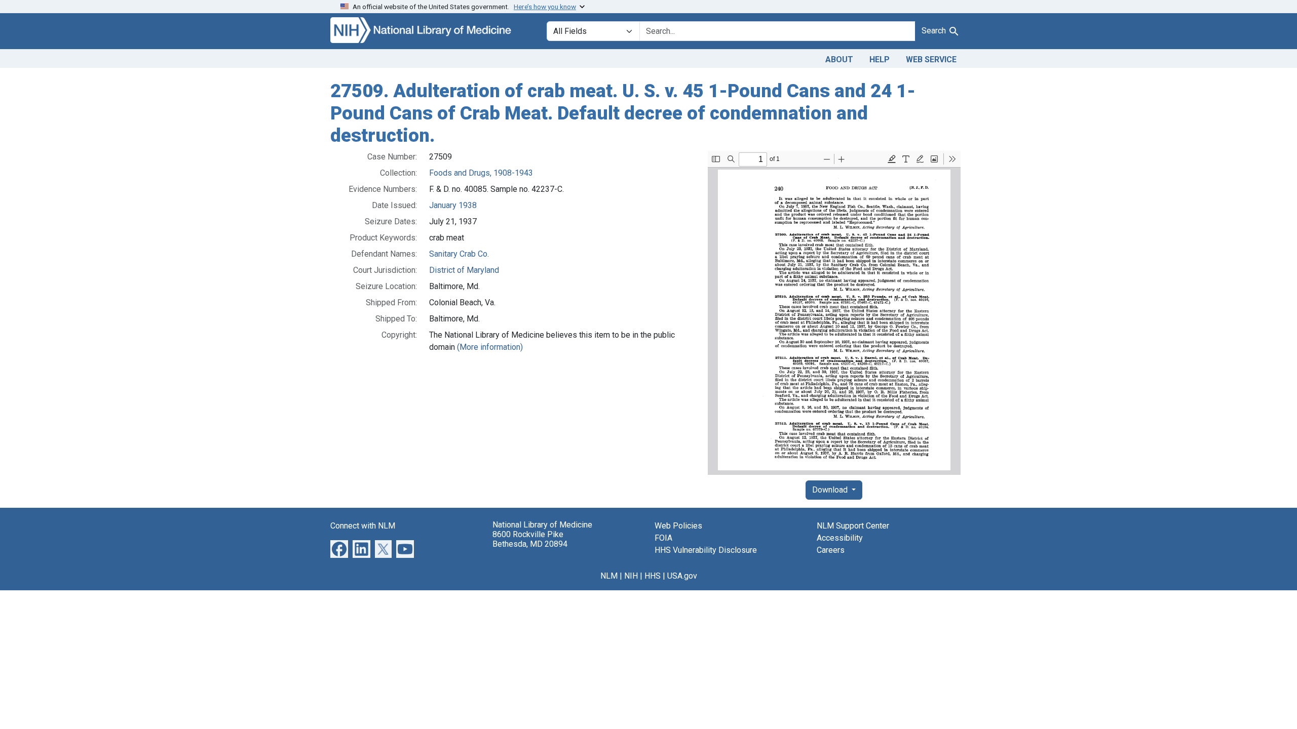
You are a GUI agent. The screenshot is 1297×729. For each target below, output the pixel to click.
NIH (631, 576)
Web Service (931, 59)
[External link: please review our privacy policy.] (339, 548)
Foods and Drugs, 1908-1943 (481, 173)
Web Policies (678, 526)
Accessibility (840, 538)
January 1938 (453, 205)
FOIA (663, 538)
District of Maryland (464, 270)
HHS (652, 576)
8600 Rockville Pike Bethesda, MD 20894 (529, 539)
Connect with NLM (362, 526)
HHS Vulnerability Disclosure (706, 550)
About (839, 59)
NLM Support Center (853, 526)
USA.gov (682, 576)
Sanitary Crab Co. (459, 254)
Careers (831, 550)
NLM (609, 576)
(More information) (490, 347)
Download (831, 490)
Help (879, 59)
